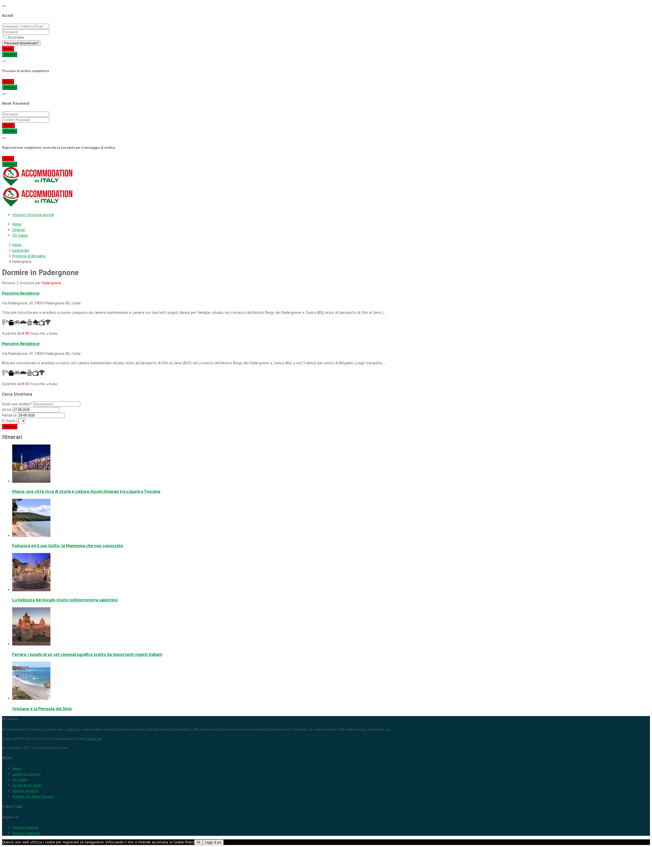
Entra (8, 49)
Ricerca (9, 426)
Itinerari (18, 229)
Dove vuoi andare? (17, 403)
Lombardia (20, 250)
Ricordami (16, 37)
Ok (198, 842)
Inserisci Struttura (25, 790)
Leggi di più (213, 842)
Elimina (9, 54)
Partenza (9, 415)
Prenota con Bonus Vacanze (33, 796)
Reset (8, 125)
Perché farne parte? (27, 785)
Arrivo (7, 409)
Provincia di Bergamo (29, 255)
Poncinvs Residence (20, 293)
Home (16, 224)
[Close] (4, 6)
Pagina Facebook (25, 827)
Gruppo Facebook (25, 833)
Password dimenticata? (21, 43)
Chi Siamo (20, 235)
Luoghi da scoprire (26, 774)
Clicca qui (94, 738)
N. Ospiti (8, 420)
